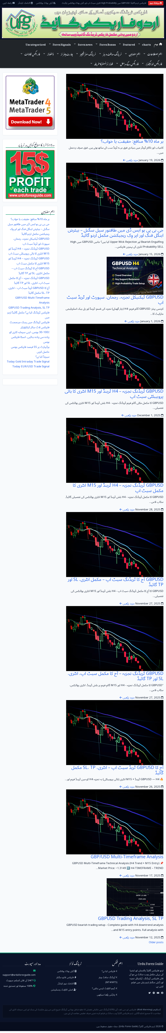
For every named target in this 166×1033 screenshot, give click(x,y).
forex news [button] (85, 44)
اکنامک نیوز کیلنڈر (66, 983)
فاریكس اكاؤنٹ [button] (32, 54)
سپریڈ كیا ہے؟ (42, 357)
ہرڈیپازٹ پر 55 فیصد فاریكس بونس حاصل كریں (30, 349)
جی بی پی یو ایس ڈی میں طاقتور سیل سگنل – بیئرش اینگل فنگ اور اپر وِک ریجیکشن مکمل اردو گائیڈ (115, 233)
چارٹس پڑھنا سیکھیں (106, 994)
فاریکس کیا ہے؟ (109, 971)
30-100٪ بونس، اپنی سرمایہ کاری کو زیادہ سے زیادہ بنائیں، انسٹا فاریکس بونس (29, 337)
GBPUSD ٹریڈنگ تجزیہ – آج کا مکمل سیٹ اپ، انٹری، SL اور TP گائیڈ (115, 676)
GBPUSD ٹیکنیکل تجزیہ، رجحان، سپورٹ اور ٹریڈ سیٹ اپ (115, 300)
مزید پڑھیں (131, 160)
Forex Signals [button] (62, 44)
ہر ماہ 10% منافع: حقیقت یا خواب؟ (132, 141)
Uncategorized (36, 44)
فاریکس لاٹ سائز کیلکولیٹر (35, 327)
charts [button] (146, 44)
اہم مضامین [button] (134, 54)
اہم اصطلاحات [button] (154, 54)
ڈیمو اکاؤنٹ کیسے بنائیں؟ (104, 988)
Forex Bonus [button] (108, 44)
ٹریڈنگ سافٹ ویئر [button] (112, 54)
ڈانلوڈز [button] (50, 54)
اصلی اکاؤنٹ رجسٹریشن (62, 989)
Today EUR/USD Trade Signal (30, 366)
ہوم (156, 44)
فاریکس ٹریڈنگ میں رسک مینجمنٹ (29, 322)
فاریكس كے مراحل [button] (129, 63)
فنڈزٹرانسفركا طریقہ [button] (103, 63)
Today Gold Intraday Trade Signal (28, 361)
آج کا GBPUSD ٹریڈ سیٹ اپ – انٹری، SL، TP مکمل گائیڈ (117, 770)
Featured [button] (129, 44)
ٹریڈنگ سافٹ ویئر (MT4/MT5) (108, 980)
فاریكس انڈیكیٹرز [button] (154, 63)
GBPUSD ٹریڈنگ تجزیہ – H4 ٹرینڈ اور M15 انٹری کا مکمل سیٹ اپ (118, 488)
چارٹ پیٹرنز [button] (67, 54)
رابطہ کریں (7, 3)
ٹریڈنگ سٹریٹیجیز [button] (88, 54)
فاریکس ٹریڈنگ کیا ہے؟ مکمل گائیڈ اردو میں (28, 315)
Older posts (156, 942)
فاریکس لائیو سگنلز (65, 977)
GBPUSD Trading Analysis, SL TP (130, 918)
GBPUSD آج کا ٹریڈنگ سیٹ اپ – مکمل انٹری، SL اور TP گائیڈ (115, 582)
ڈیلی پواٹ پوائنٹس (44, 3)
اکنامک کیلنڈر (24, 3)
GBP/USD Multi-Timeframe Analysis (127, 857)
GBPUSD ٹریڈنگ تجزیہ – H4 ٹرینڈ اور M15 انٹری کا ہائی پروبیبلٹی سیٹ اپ (114, 394)
